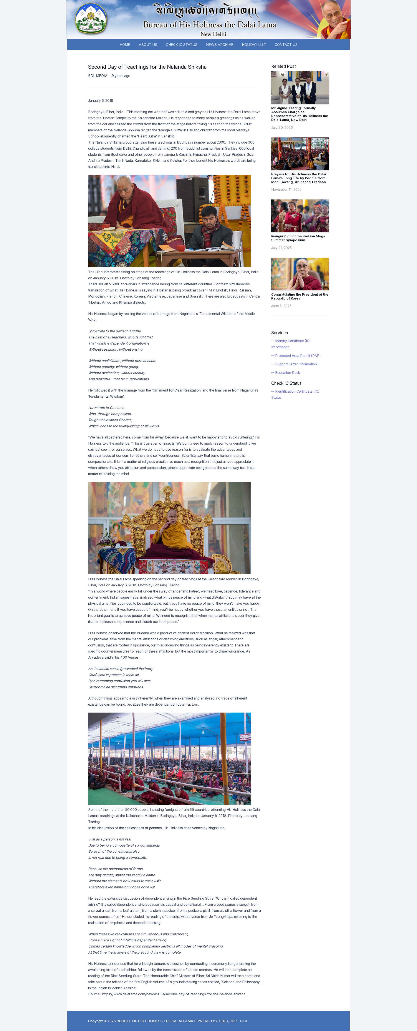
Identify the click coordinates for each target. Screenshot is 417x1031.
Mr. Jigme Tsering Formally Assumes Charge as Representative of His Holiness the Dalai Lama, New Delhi (299, 114)
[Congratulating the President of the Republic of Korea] (300, 274)
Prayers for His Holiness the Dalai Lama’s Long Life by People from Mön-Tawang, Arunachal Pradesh (298, 178)
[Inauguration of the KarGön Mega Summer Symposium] (300, 215)
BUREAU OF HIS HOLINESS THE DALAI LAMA (155, 1021)
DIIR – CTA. (239, 1021)
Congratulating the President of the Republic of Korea (299, 296)
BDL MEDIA (98, 76)
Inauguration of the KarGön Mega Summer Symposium (298, 238)
